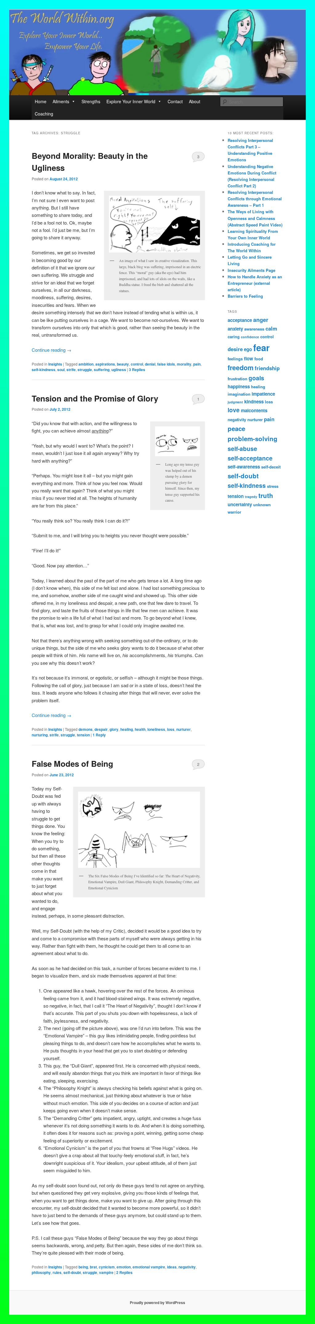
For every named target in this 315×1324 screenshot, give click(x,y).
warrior (234, 512)
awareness (254, 329)
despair (101, 729)
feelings (235, 359)
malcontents (254, 410)
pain (197, 364)
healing (126, 729)
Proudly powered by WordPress (157, 1302)
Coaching (44, 114)
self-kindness (43, 369)
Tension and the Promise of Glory (95, 398)
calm (271, 328)
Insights (55, 364)
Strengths (91, 101)
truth (265, 495)
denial (150, 364)
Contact (175, 101)
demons (85, 729)
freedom (240, 367)
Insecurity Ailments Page (251, 270)
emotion (124, 1267)
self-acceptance (250, 458)
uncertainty (240, 504)
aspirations (105, 364)
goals (256, 378)
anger (260, 320)
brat (93, 1267)
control (137, 364)
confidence (250, 337)
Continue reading (51, 350)
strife (71, 369)
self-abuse (242, 448)
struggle (85, 369)
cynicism (107, 1267)
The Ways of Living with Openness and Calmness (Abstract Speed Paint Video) (255, 218)
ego (248, 349)
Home (40, 101)
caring (234, 336)
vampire (106, 1272)
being (83, 1267)
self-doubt (72, 1272)
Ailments (61, 101)
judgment (235, 402)
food (258, 359)
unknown (262, 504)
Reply (99, 735)
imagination (239, 394)
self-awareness (244, 466)
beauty (123, 364)
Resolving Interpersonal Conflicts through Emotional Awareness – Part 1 (255, 198)
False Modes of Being (72, 763)
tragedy (251, 496)
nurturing (40, 735)
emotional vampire (149, 1267)
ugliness (118, 369)
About (194, 101)
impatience (263, 393)
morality (184, 364)
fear (261, 347)
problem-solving (252, 438)
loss (170, 729)
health (140, 729)
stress (272, 486)
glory (114, 729)
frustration (237, 379)
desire (235, 349)
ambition (86, 364)
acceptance (240, 320)
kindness (254, 401)
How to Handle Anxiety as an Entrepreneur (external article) (255, 283)
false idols (166, 364)
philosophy (41, 1272)
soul (61, 369)
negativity (187, 1267)
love (234, 409)
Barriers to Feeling (245, 296)
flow (248, 358)
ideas (172, 1267)
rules (57, 1272)
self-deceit (271, 467)
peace (236, 428)
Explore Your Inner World (130, 101)
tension (83, 735)
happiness (239, 386)
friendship (267, 368)
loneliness (156, 729)
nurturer (183, 729)
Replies (137, 369)
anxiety (235, 328)
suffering (102, 369)
